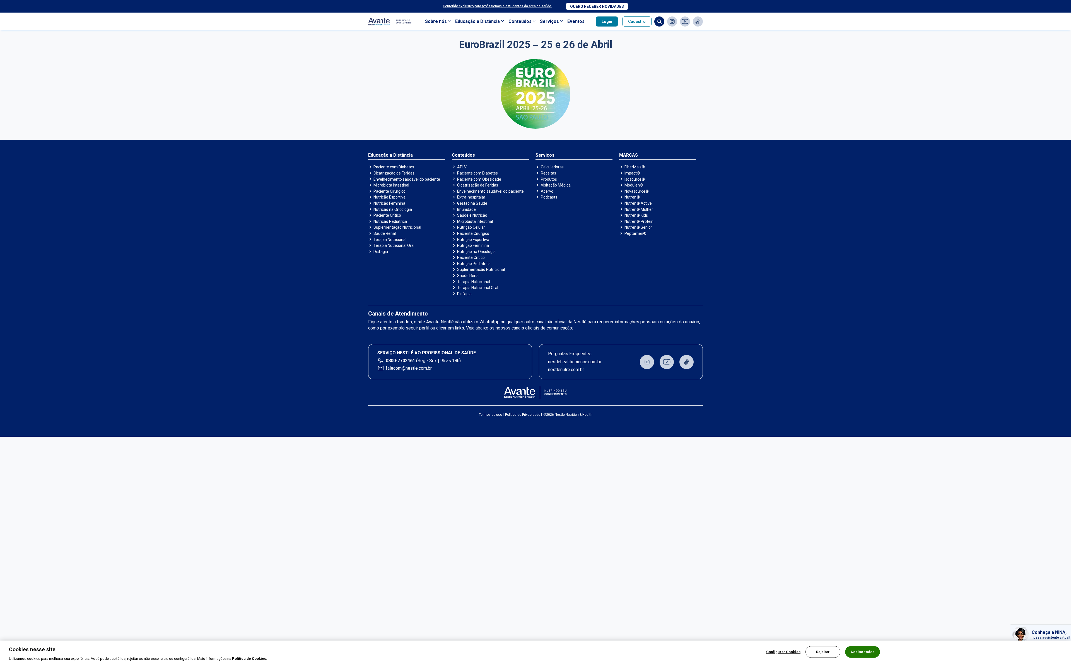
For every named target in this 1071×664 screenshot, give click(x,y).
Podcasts (549, 197)
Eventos (576, 21)
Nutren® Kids (636, 215)
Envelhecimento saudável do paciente (406, 179)
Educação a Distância (477, 21)
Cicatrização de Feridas (393, 173)
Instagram (672, 21)
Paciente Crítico (387, 215)
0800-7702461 (400, 360)
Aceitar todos (862, 651)
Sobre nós (436, 21)
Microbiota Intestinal (391, 185)
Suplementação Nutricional (397, 227)
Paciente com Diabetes (393, 167)
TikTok (698, 21)
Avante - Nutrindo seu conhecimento (391, 21)
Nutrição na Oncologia (392, 209)
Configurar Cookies (783, 651)
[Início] (536, 392)
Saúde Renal (384, 233)
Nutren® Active (638, 203)
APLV (462, 167)
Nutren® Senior (638, 227)
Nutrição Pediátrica (390, 221)
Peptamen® (635, 233)
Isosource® (634, 179)
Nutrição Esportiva (389, 197)
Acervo (547, 191)
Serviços (549, 21)
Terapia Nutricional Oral (393, 245)
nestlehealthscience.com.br (574, 361)
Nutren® (632, 197)
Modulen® (633, 185)
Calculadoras (552, 167)
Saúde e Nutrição (472, 215)
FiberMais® (634, 167)
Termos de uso (490, 415)
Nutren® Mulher (638, 209)
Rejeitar (823, 651)
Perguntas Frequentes (570, 353)
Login (607, 21)
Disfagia (380, 251)
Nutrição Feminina (389, 203)
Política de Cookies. (249, 658)
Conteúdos (520, 21)
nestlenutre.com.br (566, 369)
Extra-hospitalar (471, 197)
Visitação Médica (556, 185)
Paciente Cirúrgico (389, 191)
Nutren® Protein (638, 221)
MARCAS (628, 155)
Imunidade (466, 209)
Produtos (549, 179)
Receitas (548, 173)
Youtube (685, 21)
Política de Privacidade (522, 415)
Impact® (632, 173)
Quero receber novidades (597, 6)
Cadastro (637, 21)
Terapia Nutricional (389, 239)
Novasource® (636, 191)
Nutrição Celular (471, 227)
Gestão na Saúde (472, 203)
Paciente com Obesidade (479, 179)
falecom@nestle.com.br (409, 368)
